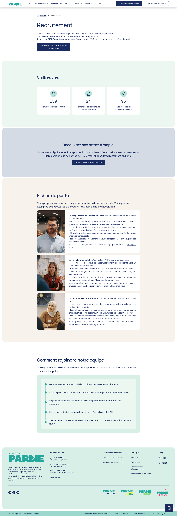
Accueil (43, 15)
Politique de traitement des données (130, 513)
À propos (163, 457)
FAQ (161, 452)
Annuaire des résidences (113, 457)
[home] (15, 3)
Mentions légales (159, 513)
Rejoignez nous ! (118, 286)
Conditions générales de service (96, 513)
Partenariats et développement (137, 468)
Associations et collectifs (141, 473)
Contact (101, 3)
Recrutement (90, 3)
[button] (38, 3)
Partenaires (135, 457)
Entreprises (135, 462)
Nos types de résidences (113, 462)
